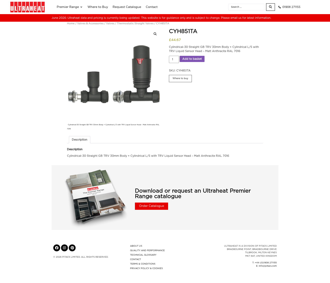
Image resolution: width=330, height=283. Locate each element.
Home (71, 23)
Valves (110, 23)
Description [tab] (79, 139)
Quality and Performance (147, 250)
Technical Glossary (143, 255)
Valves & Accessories (90, 23)
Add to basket (192, 59)
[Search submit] (270, 7)
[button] (70, 7)
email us (235, 18)
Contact (135, 259)
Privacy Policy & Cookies (146, 268)
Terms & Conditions (142, 264)
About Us (136, 246)
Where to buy (180, 78)
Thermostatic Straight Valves (135, 23)
